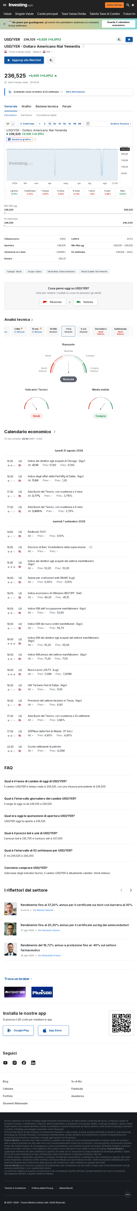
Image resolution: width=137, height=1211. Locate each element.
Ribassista (56, 301)
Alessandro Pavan (51, 955)
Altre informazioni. (75, 91)
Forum (66, 106)
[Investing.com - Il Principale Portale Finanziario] (21, 5)
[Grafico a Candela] (8, 124)
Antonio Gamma (45, 910)
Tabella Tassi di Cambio (105, 13)
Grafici (26, 106)
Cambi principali (47, 13)
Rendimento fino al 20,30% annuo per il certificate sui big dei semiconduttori (75, 925)
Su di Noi (76, 1081)
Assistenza (77, 1096)
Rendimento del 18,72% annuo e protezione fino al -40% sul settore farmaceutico (68, 947)
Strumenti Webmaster (15, 1103)
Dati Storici (26, 115)
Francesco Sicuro (51, 930)
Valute (8, 13)
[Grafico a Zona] (13, 124)
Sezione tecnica (46, 106)
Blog (5, 1081)
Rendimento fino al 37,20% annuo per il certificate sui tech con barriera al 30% (77, 905)
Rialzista (88, 301)
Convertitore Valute (46, 115)
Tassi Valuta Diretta (74, 13)
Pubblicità (77, 1088)
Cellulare (8, 1088)
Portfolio (8, 1096)
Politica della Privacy (42, 1188)
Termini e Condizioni (15, 1188)
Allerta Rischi (66, 1188)
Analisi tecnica (17, 319)
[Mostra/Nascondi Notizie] (88, 124)
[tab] (19, 331)
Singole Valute (24, 13)
